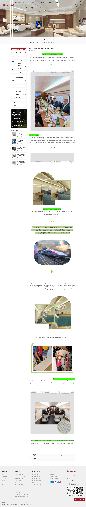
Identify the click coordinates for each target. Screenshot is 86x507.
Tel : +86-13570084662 (73, 476)
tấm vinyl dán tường (19, 484)
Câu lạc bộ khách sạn (36, 486)
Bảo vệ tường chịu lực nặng (17, 88)
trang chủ (32, 42)
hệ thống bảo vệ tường (20, 476)
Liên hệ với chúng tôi (21, 7)
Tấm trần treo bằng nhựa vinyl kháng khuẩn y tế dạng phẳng (21, 134)
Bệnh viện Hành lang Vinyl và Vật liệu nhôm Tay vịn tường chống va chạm (22, 496)
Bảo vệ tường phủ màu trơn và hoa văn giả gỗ (21, 155)
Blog (3, 482)
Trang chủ (4, 474)
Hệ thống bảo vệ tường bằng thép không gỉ (17, 66)
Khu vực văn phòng (36, 476)
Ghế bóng (14, 105)
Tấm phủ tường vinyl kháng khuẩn (21, 148)
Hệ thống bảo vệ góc (16, 57)
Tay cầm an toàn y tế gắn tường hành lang (21, 491)
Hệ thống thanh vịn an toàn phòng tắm (17, 69)
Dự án (42, 2)
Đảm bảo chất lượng (54, 478)
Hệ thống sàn (14, 83)
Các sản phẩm (5, 478)
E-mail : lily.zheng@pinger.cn (73, 478)
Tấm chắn (14, 80)
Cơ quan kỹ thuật (53, 476)
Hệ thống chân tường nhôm (17, 77)
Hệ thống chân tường (16, 74)
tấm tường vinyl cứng (19, 486)
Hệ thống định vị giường (16, 91)
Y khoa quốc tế (35, 482)
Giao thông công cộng (37, 484)
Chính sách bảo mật (13, 504)
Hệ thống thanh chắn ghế (17, 72)
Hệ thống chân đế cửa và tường (18, 94)
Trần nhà (13, 102)
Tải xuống (32, 7)
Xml (8, 504)
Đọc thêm (19, 136)
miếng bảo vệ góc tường (20, 482)
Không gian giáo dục (36, 480)
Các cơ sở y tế (35, 474)
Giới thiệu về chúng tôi (20, 2)
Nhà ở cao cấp (35, 488)
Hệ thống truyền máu (16, 97)
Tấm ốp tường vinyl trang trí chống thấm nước (21, 162)
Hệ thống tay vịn (15, 55)
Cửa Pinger (14, 100)
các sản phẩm (33, 2)
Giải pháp (49, 2)
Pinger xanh (52, 474)
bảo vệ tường (18, 480)
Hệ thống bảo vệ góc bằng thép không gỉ (18, 61)
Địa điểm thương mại (36, 478)
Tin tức (57, 2)
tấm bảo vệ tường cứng (20, 488)
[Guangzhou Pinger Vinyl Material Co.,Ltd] (9, 5)
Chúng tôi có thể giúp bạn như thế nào (17, 114)
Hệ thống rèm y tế (15, 86)
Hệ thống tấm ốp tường (16, 52)
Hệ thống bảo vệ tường (16, 63)
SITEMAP (4, 504)
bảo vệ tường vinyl (19, 474)
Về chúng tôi (4, 476)
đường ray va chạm (19, 478)
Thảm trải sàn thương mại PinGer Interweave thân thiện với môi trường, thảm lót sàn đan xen (21, 141)
